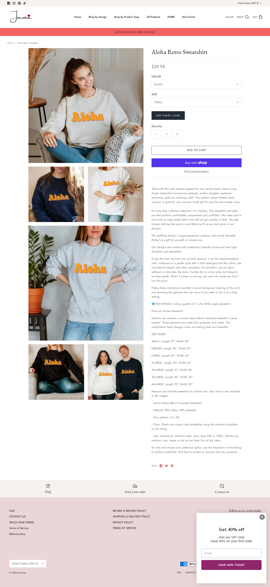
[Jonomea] (21, 17)
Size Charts (188, 17)
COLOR (156, 77)
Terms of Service (19, 528)
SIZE (154, 94)
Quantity (157, 126)
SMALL (158, 102)
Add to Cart (196, 150)
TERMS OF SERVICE (124, 528)
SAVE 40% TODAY (231, 565)
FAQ (12, 511)
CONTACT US (17, 517)
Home (77, 17)
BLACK (158, 84)
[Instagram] (14, 3)
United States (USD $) (248, 3)
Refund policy (17, 534)
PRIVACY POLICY (123, 522)
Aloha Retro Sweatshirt (27, 42)
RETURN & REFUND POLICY (129, 511)
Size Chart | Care (168, 115)
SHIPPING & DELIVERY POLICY (131, 517)
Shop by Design (98, 17)
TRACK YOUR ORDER (21, 522)
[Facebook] (8, 3)
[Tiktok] (24, 3)
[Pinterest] (19, 3)
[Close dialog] (262, 517)
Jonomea (22, 572)
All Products (153, 17)
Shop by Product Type (126, 17)
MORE (171, 17)
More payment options (196, 171)
